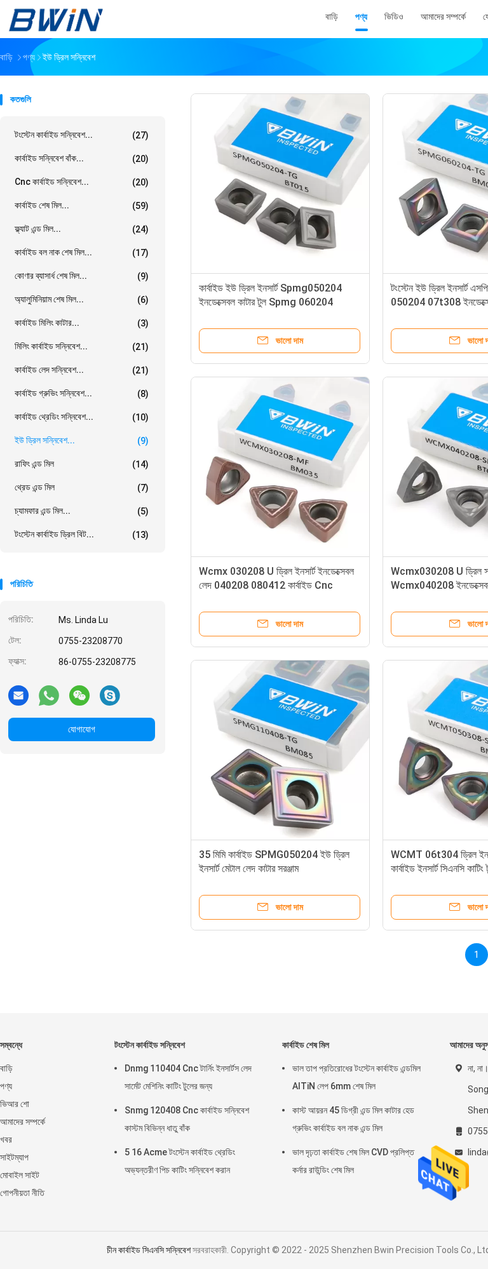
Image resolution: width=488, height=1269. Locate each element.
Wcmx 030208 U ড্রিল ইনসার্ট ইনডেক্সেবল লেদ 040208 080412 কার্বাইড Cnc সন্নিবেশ (276, 585)
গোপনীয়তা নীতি (22, 1193)
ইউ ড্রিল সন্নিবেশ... (82, 440)
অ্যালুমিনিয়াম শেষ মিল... (82, 299)
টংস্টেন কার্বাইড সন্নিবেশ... (82, 135)
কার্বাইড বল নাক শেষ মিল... (82, 252)
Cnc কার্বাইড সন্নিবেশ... (82, 182)
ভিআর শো (14, 1104)
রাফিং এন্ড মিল (82, 464)
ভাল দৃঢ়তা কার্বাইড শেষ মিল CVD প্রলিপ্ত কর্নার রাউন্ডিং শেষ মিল (353, 1161)
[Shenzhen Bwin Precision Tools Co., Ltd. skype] (110, 695)
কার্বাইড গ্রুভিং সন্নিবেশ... (82, 393)
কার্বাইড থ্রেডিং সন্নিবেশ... (82, 417)
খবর (6, 1139)
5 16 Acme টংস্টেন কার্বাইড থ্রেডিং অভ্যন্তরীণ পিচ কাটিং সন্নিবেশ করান (180, 1161)
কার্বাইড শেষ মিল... (82, 205)
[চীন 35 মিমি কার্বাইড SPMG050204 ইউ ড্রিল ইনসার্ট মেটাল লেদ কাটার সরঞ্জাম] (280, 749)
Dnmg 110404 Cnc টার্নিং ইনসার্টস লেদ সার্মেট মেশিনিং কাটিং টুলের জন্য (188, 1077)
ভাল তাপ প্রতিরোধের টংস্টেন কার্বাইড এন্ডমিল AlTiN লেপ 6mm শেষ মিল (356, 1077)
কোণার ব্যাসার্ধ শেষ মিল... (82, 276)
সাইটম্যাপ (14, 1157)
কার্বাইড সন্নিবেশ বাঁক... (82, 158)
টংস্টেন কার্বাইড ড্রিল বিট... (82, 534)
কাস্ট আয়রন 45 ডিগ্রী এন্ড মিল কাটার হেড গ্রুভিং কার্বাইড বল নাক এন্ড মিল (353, 1119)
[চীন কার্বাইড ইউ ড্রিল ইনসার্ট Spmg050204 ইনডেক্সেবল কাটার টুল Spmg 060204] (280, 183)
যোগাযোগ (81, 729)
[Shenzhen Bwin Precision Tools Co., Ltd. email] (18, 695)
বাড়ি (6, 1068)
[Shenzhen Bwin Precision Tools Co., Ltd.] (56, 19)
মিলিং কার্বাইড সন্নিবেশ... (82, 346)
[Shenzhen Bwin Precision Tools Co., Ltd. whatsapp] (49, 695)
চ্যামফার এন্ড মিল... (82, 511)
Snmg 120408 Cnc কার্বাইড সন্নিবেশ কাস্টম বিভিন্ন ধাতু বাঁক (187, 1119)
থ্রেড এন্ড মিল (82, 487)
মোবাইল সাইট (19, 1175)
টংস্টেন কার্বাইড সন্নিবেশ (149, 1045)
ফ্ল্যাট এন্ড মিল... (82, 229)
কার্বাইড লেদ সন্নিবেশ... (82, 370)
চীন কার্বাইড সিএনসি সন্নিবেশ (149, 1250)
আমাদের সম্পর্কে (22, 1122)
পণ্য (6, 1086)
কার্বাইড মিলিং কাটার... (82, 323)
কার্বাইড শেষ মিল (305, 1045)
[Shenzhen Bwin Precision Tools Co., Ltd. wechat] (79, 695)
